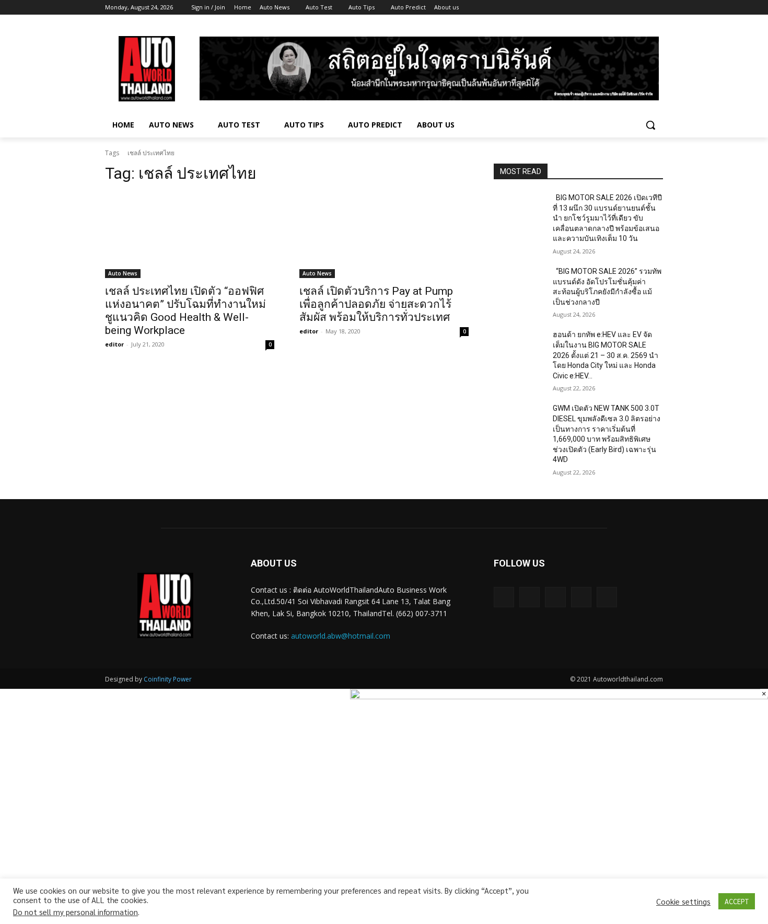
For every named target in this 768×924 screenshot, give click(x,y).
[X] (628, 8)
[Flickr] (555, 597)
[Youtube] (657, 8)
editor (114, 344)
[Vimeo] (642, 8)
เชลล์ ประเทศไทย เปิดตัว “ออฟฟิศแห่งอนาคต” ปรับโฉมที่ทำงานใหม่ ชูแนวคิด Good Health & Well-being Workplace (185, 311)
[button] (650, 124)
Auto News (122, 273)
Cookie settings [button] (683, 901)
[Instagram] (614, 8)
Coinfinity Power (168, 679)
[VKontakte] (607, 597)
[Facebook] (599, 8)
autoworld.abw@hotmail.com (340, 636)
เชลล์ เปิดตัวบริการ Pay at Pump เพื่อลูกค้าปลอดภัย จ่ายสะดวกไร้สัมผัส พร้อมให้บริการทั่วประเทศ (376, 304)
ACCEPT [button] (737, 901)
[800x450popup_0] (559, 696)
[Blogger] (504, 597)
